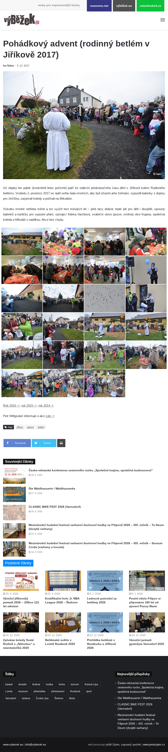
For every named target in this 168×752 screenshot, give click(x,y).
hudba (49, 684)
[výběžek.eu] (22, 20)
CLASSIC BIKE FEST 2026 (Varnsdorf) (55, 506)
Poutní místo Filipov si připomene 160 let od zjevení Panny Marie (145, 602)
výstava (26, 698)
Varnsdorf (10, 698)
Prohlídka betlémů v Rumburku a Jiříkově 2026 (101, 643)
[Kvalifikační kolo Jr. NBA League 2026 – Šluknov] (63, 581)
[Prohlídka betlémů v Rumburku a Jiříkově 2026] (105, 622)
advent (30, 427)
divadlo (22, 684)
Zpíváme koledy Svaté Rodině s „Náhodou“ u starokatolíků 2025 (19, 643)
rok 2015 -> (29, 405)
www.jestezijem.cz (154, 744)
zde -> (50, 416)
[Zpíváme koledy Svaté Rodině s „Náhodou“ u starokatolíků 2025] (21, 622)
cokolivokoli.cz (150, 5)
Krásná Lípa (91, 684)
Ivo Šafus (8, 65)
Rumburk (75, 691)
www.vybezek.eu (13, 744)
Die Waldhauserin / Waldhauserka (52, 488)
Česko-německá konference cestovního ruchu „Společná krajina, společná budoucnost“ (91, 470)
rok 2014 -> (46, 405)
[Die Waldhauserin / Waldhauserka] (14, 494)
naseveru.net (99, 5)
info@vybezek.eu (35, 744)
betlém (41, 427)
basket (9, 684)
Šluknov (58, 698)
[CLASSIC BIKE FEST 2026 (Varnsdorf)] (14, 512)
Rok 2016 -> (11, 405)
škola (72, 698)
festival (36, 684)
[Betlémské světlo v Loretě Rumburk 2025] (63, 622)
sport (89, 691)
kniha (62, 684)
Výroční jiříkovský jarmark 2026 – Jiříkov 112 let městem (21, 602)
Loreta (8, 691)
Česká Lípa (42, 698)
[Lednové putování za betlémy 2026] (105, 581)
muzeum (23, 691)
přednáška (39, 691)
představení (57, 691)
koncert (75, 684)
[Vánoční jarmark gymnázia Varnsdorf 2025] (147, 622)
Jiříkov (19, 427)
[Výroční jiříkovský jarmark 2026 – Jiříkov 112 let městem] (21, 581)
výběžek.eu (124, 5)
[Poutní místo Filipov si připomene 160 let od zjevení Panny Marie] (147, 581)
